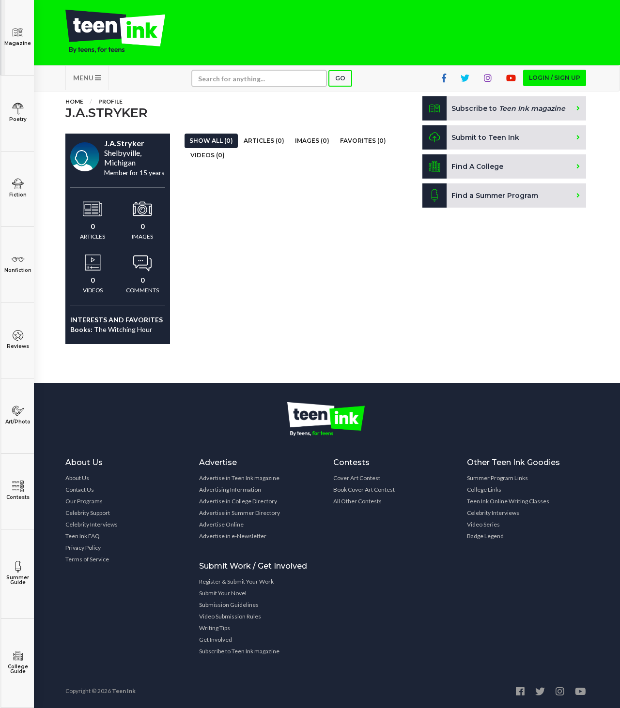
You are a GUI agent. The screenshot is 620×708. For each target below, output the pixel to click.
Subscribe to (508, 108)
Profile (110, 101)
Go (340, 78)
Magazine (17, 43)
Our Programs (84, 501)
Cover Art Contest (356, 478)
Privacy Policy (83, 547)
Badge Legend (485, 536)
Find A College (477, 166)
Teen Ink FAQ (82, 536)
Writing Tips (214, 628)
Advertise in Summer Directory (239, 512)
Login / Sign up (554, 77)
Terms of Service (87, 559)
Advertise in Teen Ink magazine (239, 478)
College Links (484, 489)
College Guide (18, 669)
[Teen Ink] (125, 31)
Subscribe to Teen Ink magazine (239, 651)
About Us (77, 478)
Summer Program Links (497, 478)
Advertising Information (230, 489)
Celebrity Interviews (91, 524)
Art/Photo (18, 422)
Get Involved (215, 639)
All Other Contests (357, 501)
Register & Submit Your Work (236, 581)
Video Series (483, 524)
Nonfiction (17, 270)
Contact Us (79, 489)
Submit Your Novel (223, 593)
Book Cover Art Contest (364, 489)
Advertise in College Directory (238, 501)
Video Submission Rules (230, 616)
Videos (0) (207, 155)
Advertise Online (221, 524)
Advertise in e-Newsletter (232, 536)
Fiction (18, 195)
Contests (18, 497)
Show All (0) (211, 140)
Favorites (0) (363, 140)
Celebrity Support (87, 512)
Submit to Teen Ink (485, 137)
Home (74, 101)
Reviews (18, 346)
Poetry (18, 119)
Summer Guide (17, 580)
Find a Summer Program (494, 195)
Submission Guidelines (229, 604)
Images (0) (312, 140)
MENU (84, 78)
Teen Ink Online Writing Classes (508, 501)
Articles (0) (264, 140)
